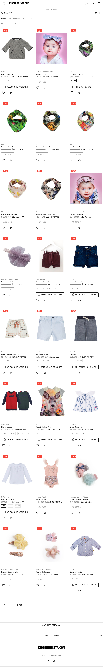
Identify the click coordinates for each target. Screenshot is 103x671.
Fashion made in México (79, 212)
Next (19, 605)
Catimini (73, 424)
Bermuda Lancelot (76, 282)
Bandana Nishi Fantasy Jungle (12, 147)
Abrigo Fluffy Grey (8, 74)
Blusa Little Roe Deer (43, 427)
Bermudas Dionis (42, 354)
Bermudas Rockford (77, 354)
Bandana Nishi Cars (77, 74)
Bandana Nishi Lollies (9, 214)
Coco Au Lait (40, 279)
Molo (71, 72)
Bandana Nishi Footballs (44, 147)
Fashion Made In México (45, 72)
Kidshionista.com (19, 3)
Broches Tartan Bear (43, 572)
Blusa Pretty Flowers (8, 499)
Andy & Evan (75, 352)
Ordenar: (4, 19)
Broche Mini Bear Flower (79, 499)
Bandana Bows (41, 74)
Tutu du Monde (41, 497)
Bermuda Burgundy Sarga (45, 282)
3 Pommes (5, 497)
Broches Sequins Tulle (9, 572)
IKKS (3, 72)
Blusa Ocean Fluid (76, 427)
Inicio (47, 9)
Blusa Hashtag (6, 427)
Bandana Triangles (77, 214)
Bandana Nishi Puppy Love (45, 214)
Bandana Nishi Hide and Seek (81, 147)
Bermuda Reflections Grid (10, 354)
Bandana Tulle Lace (8, 282)
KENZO (38, 352)
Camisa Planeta (76, 572)
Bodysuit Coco (41, 499)
